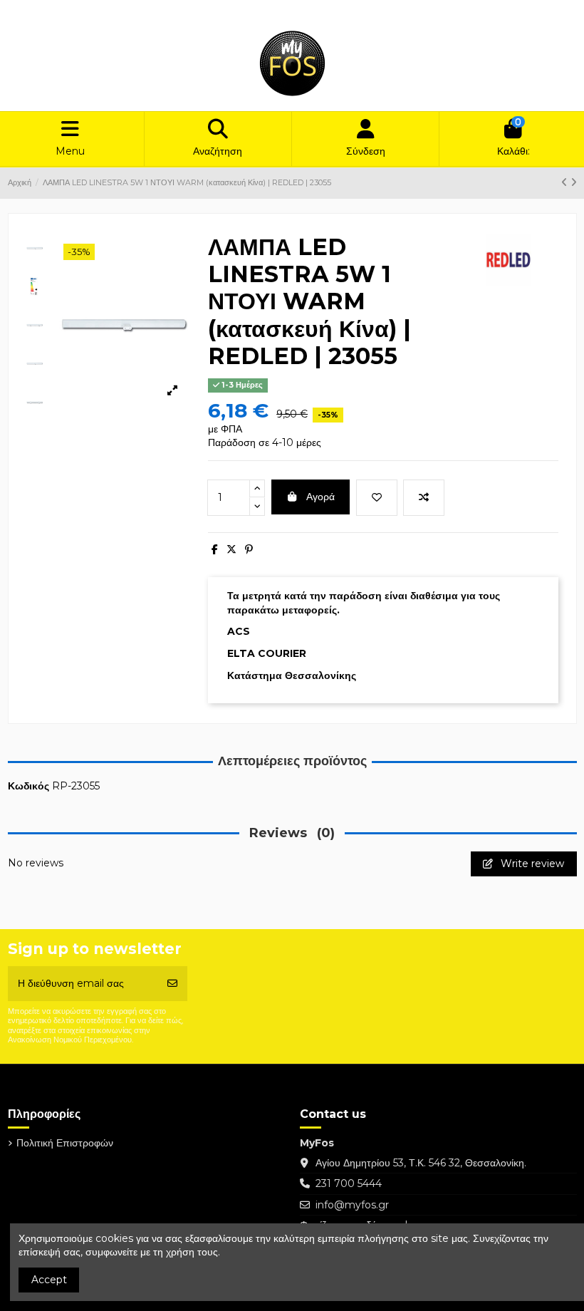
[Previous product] (565, 182)
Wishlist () (472, 11)
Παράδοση (44, 11)
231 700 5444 (349, 1183)
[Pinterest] (249, 549)
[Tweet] (231, 549)
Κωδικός (28, 785)
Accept (49, 1279)
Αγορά (320, 496)
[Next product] (573, 182)
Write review (531, 863)
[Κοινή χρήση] (215, 549)
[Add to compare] (423, 498)
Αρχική (190, 11)
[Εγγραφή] (172, 983)
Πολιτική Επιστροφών (122, 11)
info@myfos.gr (352, 1204)
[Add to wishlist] (376, 498)
